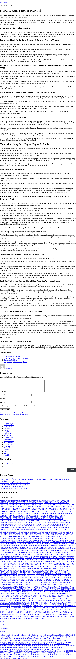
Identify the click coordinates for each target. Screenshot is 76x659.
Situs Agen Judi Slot (10, 360)
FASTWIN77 (56, 529)
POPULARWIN (36, 588)
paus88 (2, 621)
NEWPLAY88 (24, 570)
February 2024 (8, 437)
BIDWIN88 (13, 510)
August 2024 (8, 426)
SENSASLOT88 (41, 597)
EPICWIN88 (14, 527)
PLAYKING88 (5, 583)
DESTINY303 (35, 524)
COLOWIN (43, 512)
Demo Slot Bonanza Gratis (12, 356)
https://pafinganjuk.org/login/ (50, 651)
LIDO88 (19, 559)
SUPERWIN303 (62, 604)
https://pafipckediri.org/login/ (44, 645)
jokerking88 (23, 638)
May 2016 (7, 455)
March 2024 (8, 435)
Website (2, 402)
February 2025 (8, 423)
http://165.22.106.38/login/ (25, 644)
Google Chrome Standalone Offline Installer (14, 484)
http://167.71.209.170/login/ (8, 654)
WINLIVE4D (40, 613)
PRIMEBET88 (26, 591)
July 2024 (7, 428)
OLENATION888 (41, 575)
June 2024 (7, 430)
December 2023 (9, 441)
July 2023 (7, 450)
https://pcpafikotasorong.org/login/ (64, 645)
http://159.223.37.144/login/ (63, 642)
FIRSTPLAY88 (5, 533)
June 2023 (7, 451)
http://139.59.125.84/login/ (44, 654)
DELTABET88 (43, 520)
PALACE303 (28, 579)
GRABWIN (46, 545)
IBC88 (50, 551)
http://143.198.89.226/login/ (60, 644)
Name (2, 395)
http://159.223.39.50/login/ (45, 642)
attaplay (2, 637)
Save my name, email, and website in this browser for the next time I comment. (27, 406)
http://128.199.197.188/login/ (43, 653)
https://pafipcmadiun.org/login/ (9, 649)
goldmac (2, 631)
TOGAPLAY (4, 611)
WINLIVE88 (41, 614)
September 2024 (9, 425)
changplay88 (4, 628)
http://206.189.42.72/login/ (61, 653)
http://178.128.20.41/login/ (25, 653)
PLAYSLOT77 (46, 584)
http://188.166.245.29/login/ (42, 644)
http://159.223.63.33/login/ (67, 651)
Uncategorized (8, 463)
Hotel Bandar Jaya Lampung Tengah (11, 486)
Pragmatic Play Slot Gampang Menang (16, 362)
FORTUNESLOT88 (59, 536)
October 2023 (8, 444)
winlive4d (3, 635)
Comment (3, 391)
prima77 (55, 616)
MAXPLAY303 (67, 563)
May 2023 (7, 453)
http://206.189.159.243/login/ (9, 642)
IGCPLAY (54, 554)
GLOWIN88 (12, 543)
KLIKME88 (62, 556)
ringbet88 (29, 637)
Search (2, 467)
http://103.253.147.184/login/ (27, 654)
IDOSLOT (36, 552)
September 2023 (9, 446)
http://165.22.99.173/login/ (43, 640)
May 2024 (7, 432)
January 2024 (8, 439)
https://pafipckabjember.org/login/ (10, 651)
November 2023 (9, 442)
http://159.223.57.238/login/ (27, 656)
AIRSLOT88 (4, 503)
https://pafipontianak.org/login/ (30, 651)
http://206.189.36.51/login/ (8, 645)
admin (7, 368)
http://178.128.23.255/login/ (45, 656)
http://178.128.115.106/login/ (28, 642)
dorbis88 (45, 638)
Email (2, 398)
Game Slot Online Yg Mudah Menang (16, 358)
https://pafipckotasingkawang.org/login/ (12, 647)
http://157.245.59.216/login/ (8, 640)
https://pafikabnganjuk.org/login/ (50, 649)
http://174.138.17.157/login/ (60, 640)
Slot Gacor (3, 2)
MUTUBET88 (36, 567)
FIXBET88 (45, 535)
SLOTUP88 (31, 602)
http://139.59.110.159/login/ (62, 654)
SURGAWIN (37, 607)
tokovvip (3, 618)
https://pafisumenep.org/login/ (34, 647)
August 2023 (8, 448)
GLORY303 (71, 540)
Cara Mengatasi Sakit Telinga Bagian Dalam (14, 488)
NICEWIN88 (63, 572)
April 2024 (7, 434)
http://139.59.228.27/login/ (8, 644)
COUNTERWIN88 (46, 515)
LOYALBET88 (17, 561)
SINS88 (36, 600)
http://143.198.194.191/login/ (9, 656)
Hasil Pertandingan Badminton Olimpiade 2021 (15, 483)
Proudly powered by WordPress (17, 658)
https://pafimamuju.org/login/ (26, 645)
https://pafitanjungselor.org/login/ (29, 649)
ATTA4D (47, 504)
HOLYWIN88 (4, 549)
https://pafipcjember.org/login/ (53, 647)
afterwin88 (43, 635)
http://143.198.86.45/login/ (26, 640)
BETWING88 (48, 506)
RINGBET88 (14, 595)
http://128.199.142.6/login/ (8, 653)
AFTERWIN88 (5, 501)
